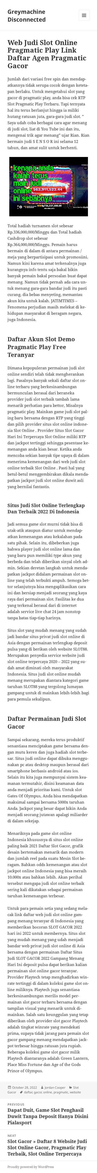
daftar (28, 1092)
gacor (38, 1092)
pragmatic (61, 1092)
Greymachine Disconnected (27, 15)
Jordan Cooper (55, 1087)
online (47, 1092)
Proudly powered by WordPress (31, 1167)
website (75, 1092)
